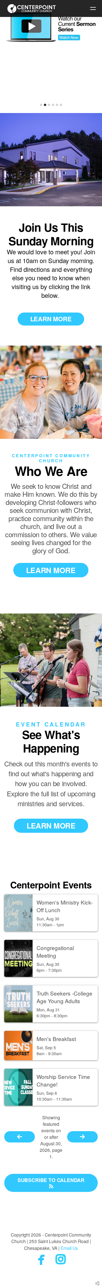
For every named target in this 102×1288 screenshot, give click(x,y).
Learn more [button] (51, 318)
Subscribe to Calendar (51, 1179)
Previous (9, 57)
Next (92, 57)
